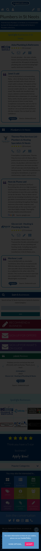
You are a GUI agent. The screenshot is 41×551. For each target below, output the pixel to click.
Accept (29, 544)
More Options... (15, 544)
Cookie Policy (26, 538)
